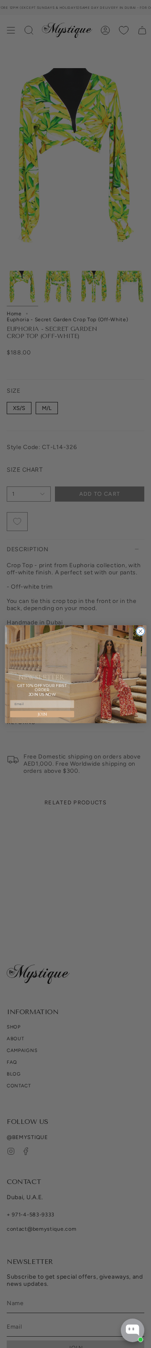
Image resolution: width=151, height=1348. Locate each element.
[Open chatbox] (132, 1330)
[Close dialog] (140, 631)
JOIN (42, 713)
